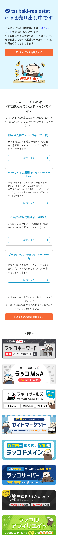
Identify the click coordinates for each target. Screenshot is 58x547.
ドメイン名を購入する (31, 52)
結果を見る (29, 158)
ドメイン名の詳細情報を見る (29, 317)
